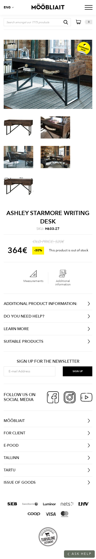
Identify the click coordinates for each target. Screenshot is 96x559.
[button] (10, 7)
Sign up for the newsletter (48, 361)
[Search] (66, 22)
